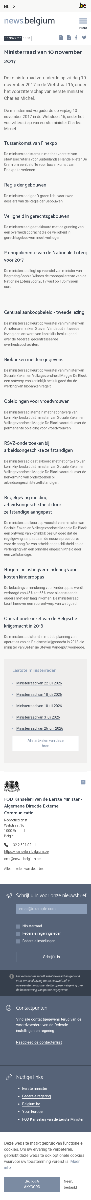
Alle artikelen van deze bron (46, 743)
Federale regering (36, 1096)
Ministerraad (32, 926)
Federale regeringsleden (41, 934)
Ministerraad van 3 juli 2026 (38, 717)
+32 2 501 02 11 (23, 845)
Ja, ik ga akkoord (32, 1184)
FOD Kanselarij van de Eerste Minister (53, 1119)
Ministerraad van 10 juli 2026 (39, 706)
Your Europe (32, 1111)
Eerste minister (34, 1088)
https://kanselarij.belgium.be (26, 851)
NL (6, 7)
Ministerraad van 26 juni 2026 (39, 728)
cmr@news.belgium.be (22, 859)
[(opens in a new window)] (74, 37)
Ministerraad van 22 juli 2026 (39, 683)
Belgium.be (31, 1104)
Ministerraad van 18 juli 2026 (39, 695)
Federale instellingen (38, 941)
